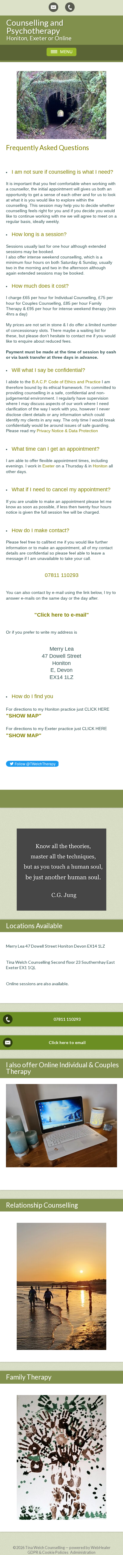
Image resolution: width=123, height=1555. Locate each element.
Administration (83, 1552)
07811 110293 (67, 1019)
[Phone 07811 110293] (70, 7)
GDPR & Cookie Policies (47, 1552)
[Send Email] (53, 7)
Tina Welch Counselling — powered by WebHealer (67, 1547)
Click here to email (67, 1042)
